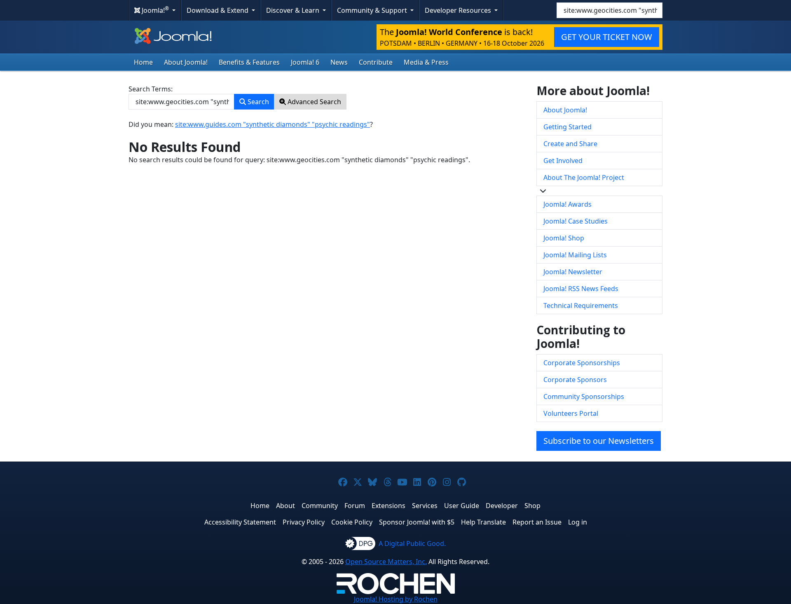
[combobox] (609, 10)
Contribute (376, 62)
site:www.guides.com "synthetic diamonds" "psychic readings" (272, 124)
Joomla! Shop (563, 238)
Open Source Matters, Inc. (386, 561)
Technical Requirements (580, 305)
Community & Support (373, 10)
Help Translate (483, 522)
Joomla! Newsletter (572, 271)
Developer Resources (459, 10)
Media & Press (426, 62)
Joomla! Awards (567, 204)
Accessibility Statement (240, 522)
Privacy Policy (304, 522)
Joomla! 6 (305, 62)
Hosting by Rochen (396, 599)
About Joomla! (186, 62)
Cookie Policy (351, 522)
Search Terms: (151, 88)
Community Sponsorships (583, 396)
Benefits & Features (249, 62)
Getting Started (567, 126)
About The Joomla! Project (583, 177)
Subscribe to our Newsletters (598, 440)
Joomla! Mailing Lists (575, 254)
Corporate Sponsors (575, 379)
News (339, 62)
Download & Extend (218, 10)
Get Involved (563, 160)
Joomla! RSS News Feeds (580, 288)
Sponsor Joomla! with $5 (416, 522)
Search (257, 101)
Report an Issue (537, 522)
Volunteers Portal (570, 413)
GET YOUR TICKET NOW (606, 36)
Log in (577, 522)
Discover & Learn (293, 10)
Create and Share (570, 143)
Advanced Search (313, 101)
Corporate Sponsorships (581, 362)
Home (143, 62)
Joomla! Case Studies (575, 221)
